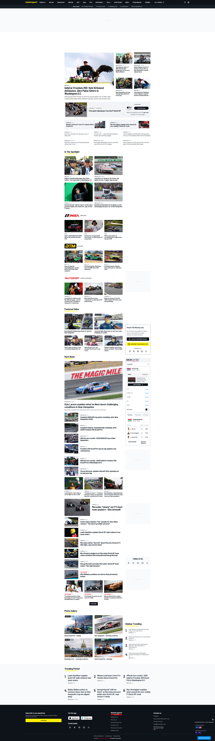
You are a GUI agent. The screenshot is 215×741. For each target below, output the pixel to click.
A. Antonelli (134, 437)
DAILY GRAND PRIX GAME (87, 6)
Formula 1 (42, 2)
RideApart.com (115, 730)
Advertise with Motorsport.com (161, 718)
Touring (147, 2)
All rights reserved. (115, 738)
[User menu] (188, 2)
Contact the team (158, 721)
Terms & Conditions (99, 736)
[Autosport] (71, 278)
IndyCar (70, 2)
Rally (108, 2)
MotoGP (51, 2)
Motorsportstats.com (116, 727)
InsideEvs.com (114, 717)
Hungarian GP (138, 419)
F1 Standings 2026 (112, 6)
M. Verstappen (135, 433)
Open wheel (99, 2)
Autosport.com (115, 725)
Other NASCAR (137, 2)
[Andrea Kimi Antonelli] (128, 437)
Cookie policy (108, 736)
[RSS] (146, 351)
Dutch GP (135, 368)
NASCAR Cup (60, 2)
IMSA (84, 2)
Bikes (127, 2)
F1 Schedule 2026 (100, 6)
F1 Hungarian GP (124, 6)
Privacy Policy (116, 736)
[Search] (185, 2)
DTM (90, 2)
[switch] (147, 409)
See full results (143, 442)
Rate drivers (132, 441)
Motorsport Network (104, 738)
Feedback (156, 716)
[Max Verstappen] (128, 433)
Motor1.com (114, 719)
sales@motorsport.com (160, 724)
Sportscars (118, 2)
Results (147, 389)
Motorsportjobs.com (116, 722)
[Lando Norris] (128, 429)
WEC (78, 2)
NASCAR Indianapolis (136, 6)
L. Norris (133, 429)
